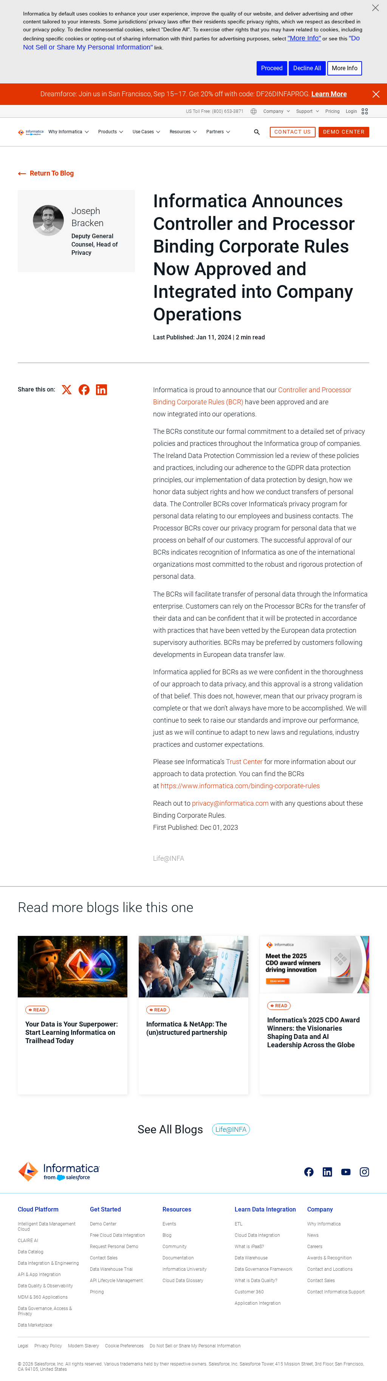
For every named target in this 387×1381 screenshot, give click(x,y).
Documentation (178, 1258)
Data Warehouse (251, 1258)
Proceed (272, 68)
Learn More (329, 94)
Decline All (307, 68)
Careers (314, 1246)
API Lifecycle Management (116, 1280)
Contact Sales (104, 1258)
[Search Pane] (257, 132)
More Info (345, 68)
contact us (292, 132)
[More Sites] (364, 111)
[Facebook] (309, 1172)
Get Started (105, 1209)
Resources (180, 131)
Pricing (332, 111)
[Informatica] (31, 132)
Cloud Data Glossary (183, 1280)
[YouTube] (346, 1172)
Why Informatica (65, 131)
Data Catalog (30, 1252)
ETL (238, 1224)
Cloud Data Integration (257, 1235)
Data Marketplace (35, 1325)
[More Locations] (253, 111)
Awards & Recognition (329, 1258)
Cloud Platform (38, 1209)
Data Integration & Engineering (48, 1263)
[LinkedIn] (327, 1172)
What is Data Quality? (256, 1280)
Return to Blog (52, 173)
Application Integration (258, 1303)
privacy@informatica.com (230, 803)
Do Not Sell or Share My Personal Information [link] (195, 1346)
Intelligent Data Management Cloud (47, 1226)
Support (305, 111)
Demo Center (103, 1224)
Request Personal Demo (114, 1246)
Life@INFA (168, 858)
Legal (23, 1346)
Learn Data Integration (265, 1209)
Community (175, 1246)
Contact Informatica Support (336, 1292)
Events (169, 1224)
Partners (215, 131)
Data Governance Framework (264, 1269)
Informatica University (185, 1269)
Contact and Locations (330, 1269)
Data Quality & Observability (45, 1286)
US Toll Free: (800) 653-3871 (215, 111)
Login (351, 111)
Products (107, 131)
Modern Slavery (83, 1346)
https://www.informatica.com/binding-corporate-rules (240, 786)
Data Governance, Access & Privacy (45, 1311)
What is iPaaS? (249, 1246)
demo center (344, 132)
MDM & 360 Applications (43, 1297)
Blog (167, 1235)
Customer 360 (249, 1292)
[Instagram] (364, 1172)
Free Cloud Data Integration (117, 1235)
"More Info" (304, 38)
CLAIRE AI (28, 1240)
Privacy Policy (48, 1346)
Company (274, 111)
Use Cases (143, 131)
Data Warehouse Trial (111, 1269)
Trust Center (244, 762)
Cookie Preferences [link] (124, 1346)
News (313, 1235)
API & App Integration (39, 1274)
